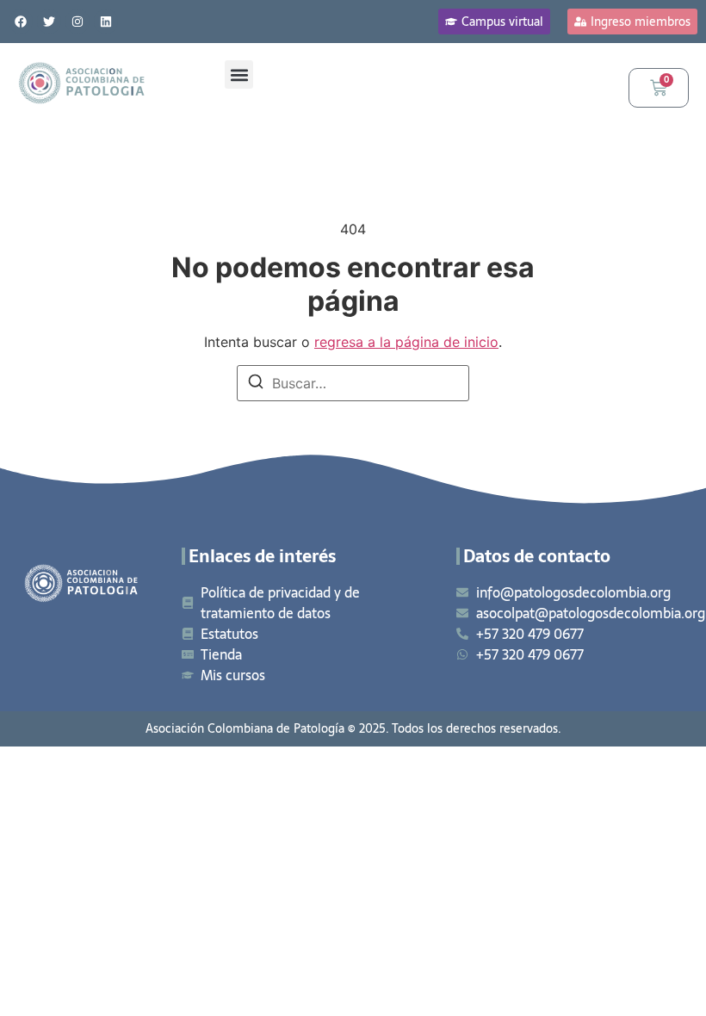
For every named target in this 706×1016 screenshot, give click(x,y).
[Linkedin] (106, 21)
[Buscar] (255, 384)
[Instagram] (77, 21)
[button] (239, 74)
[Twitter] (49, 21)
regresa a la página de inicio (406, 341)
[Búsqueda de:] (353, 383)
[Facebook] (21, 21)
